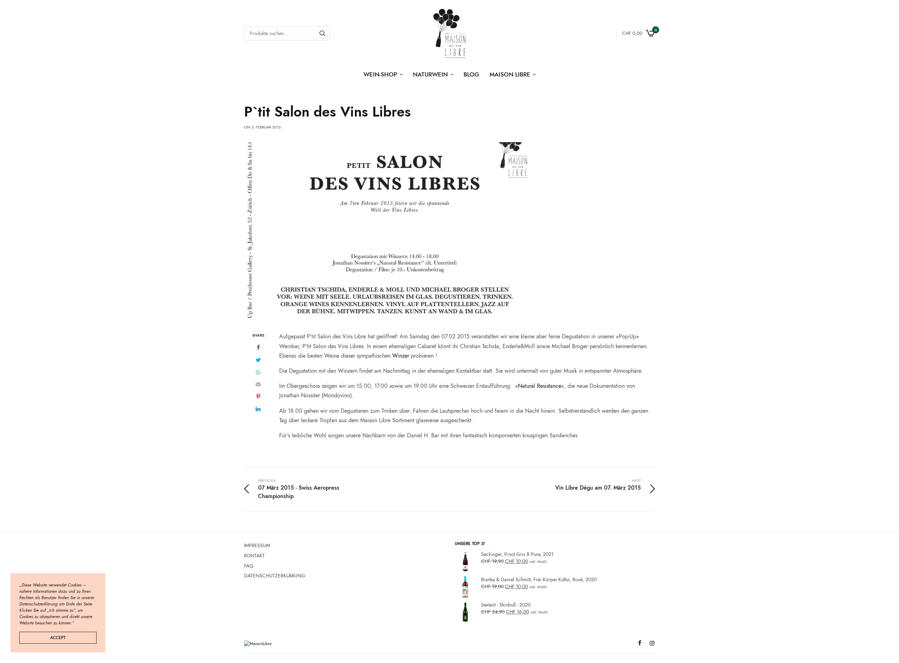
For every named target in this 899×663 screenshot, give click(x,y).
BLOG (471, 74)
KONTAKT (254, 555)
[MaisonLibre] (449, 33)
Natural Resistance (539, 386)
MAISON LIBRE (510, 74)
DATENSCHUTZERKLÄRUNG (274, 575)
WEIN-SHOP (380, 74)
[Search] (322, 33)
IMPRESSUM (257, 545)
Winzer (400, 356)
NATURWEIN (430, 74)
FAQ (248, 565)
